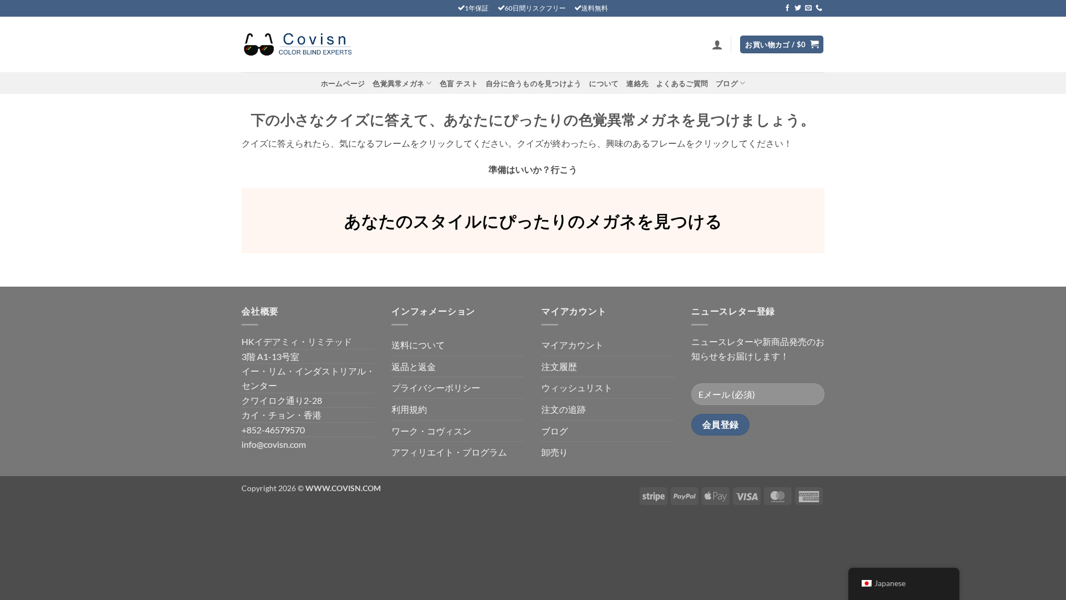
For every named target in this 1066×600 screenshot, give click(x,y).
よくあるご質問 (682, 83)
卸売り (554, 452)
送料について (418, 344)
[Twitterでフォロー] (798, 8)
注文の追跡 (563, 409)
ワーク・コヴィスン (431, 431)
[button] (717, 44)
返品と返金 (413, 366)
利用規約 (409, 409)
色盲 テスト (459, 83)
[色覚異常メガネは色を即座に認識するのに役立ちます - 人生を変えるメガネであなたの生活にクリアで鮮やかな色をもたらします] (297, 45)
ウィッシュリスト (576, 387)
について (604, 83)
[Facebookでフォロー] (787, 8)
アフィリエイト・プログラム (449, 452)
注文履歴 (559, 366)
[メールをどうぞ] (808, 8)
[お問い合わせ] (819, 8)
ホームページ (343, 83)
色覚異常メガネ (398, 83)
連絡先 (637, 83)
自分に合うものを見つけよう (533, 83)
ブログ (727, 83)
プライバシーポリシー (435, 387)
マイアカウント (572, 344)
